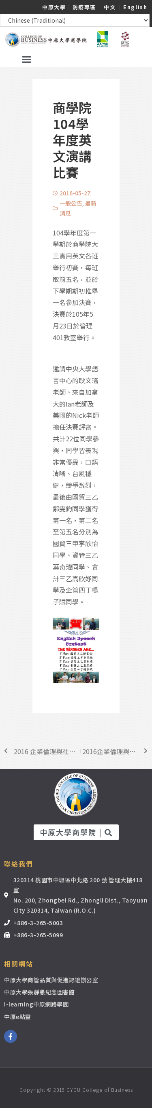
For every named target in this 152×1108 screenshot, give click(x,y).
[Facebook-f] (10, 1036)
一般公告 (71, 203)
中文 (110, 7)
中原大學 (54, 7)
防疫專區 (84, 7)
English (135, 7)
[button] (26, 59)
